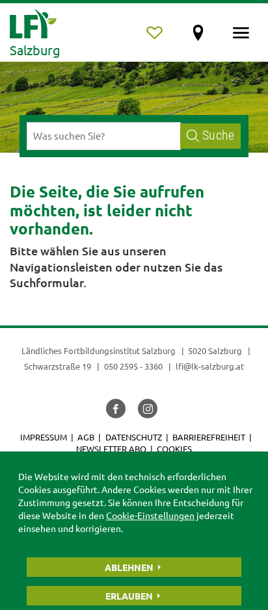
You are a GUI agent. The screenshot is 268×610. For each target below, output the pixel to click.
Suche (218, 135)
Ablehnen (129, 567)
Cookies (174, 448)
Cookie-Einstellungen (150, 515)
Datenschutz (133, 436)
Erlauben (129, 596)
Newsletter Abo (111, 448)
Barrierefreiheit (208, 436)
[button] (116, 408)
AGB (85, 436)
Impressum (43, 436)
